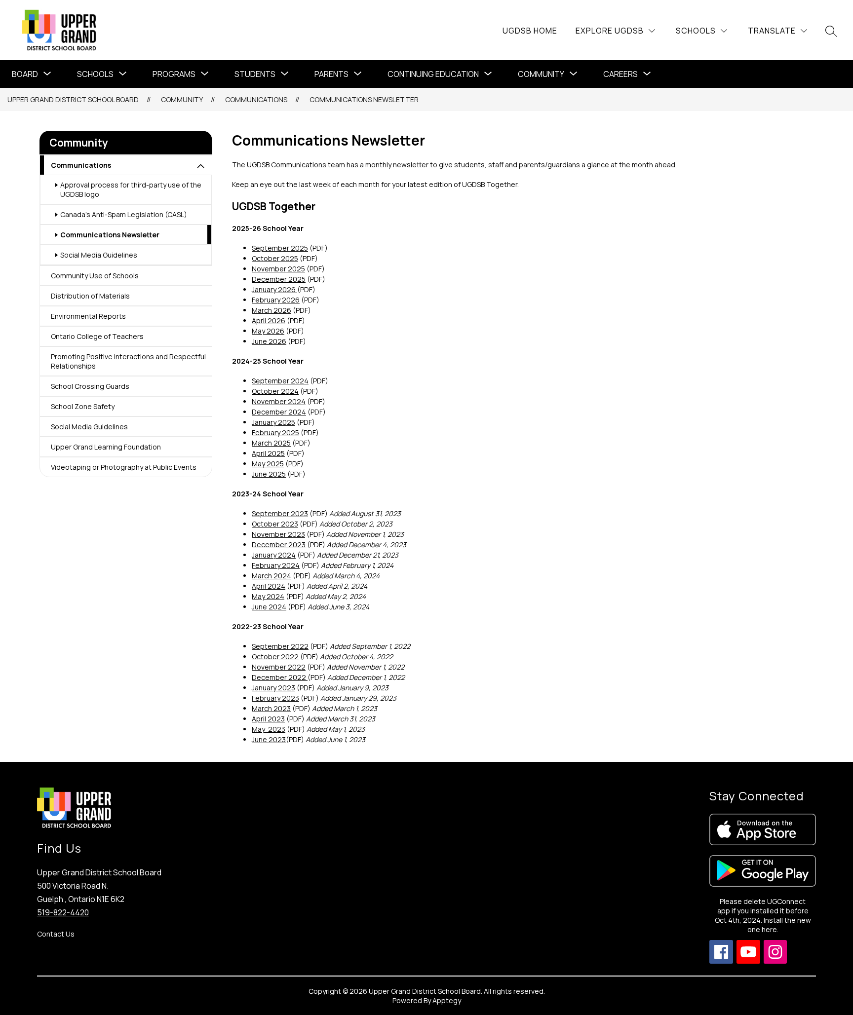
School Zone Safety (83, 406)
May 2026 (268, 331)
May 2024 (268, 596)
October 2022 (275, 656)
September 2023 (280, 513)
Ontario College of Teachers (97, 336)
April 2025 (268, 453)
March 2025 (271, 443)
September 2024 (280, 380)
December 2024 (279, 411)
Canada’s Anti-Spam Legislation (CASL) (123, 214)
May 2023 (268, 729)
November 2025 (278, 268)
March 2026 (271, 310)
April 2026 (268, 320)
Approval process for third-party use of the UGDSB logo (130, 189)
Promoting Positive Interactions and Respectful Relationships (128, 361)
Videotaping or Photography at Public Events (123, 467)
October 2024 (275, 391)
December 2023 (279, 544)
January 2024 (274, 555)
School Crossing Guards (90, 386)
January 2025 (273, 422)
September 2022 (280, 646)
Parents (331, 74)
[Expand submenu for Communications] (201, 166)
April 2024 (268, 586)
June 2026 (269, 341)
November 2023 (278, 534)
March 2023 (271, 708)
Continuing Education (433, 74)
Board (25, 74)
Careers (620, 74)
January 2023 (273, 687)
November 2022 (279, 667)
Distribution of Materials (90, 296)
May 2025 (268, 463)
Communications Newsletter (364, 99)
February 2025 (275, 432)
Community (541, 74)
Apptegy (446, 1000)
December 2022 (280, 677)
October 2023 (275, 523)
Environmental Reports (88, 316)
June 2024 (269, 606)
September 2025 (280, 248)
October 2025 (275, 258)
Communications (256, 99)
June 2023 (269, 739)
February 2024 (276, 565)
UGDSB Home (530, 30)
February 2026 (276, 299)
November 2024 (279, 401)
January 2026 (274, 289)
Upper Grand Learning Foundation (106, 446)
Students (254, 74)
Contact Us (56, 934)
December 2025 (279, 279)
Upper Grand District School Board (73, 99)
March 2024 (271, 575)
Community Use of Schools (95, 275)
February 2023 (275, 698)
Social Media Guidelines (98, 255)
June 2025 (269, 474)
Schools (95, 74)
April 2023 (268, 718)
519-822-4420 (63, 912)
